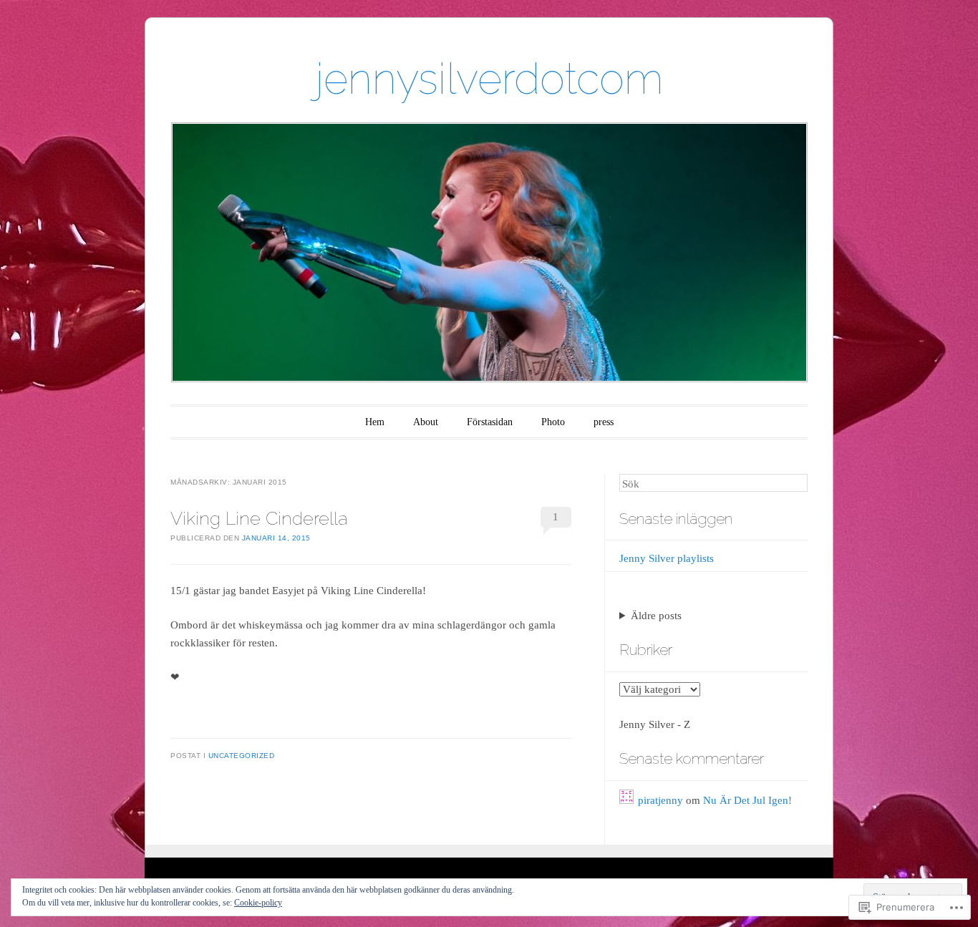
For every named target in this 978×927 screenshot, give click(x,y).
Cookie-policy (258, 903)
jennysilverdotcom (489, 79)
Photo (553, 422)
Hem (374, 422)
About (425, 422)
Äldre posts (656, 615)
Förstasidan (490, 422)
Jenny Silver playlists (666, 558)
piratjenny (660, 800)
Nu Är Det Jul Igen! (747, 800)
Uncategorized (241, 755)
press (604, 422)
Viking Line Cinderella (259, 518)
